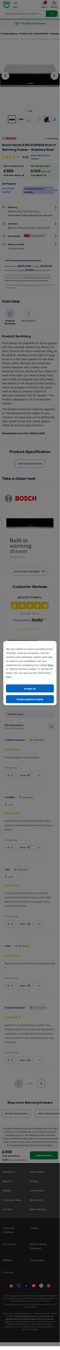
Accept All (30, 688)
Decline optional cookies (30, 699)
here (50, 665)
